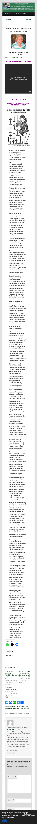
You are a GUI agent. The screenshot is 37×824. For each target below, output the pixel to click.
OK (4, 821)
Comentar (11, 753)
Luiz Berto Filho (21, 708)
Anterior (8, 19)
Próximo (29, 19)
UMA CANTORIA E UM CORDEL (18, 53)
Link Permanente (9, 710)
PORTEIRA (8, 13)
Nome (11, 800)
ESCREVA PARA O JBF (20, 13)
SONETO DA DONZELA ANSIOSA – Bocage (11, 673)
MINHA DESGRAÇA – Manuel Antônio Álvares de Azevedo (24, 673)
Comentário (12, 776)
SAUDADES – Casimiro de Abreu (10, 688)
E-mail (11, 809)
